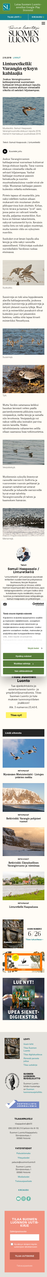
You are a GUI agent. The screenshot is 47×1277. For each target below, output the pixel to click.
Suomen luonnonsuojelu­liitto (33, 1090)
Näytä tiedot (33, 648)
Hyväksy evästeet (23, 656)
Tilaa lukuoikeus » (34, 939)
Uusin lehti (28, 1043)
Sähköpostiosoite (18, 1231)
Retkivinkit (23, 859)
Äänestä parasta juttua (31, 1059)
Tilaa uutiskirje (30, 1064)
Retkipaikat (23, 771)
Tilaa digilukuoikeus (33, 1054)
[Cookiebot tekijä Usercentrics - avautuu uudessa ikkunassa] (33, 604)
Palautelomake (23, 1153)
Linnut (16, 58)
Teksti (24, 565)
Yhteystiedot (23, 1157)
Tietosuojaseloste (23, 1181)
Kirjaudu (23, 1190)
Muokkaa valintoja (22, 663)
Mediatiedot (23, 1176)
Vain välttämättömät (23, 671)
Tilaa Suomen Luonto (30, 1049)
